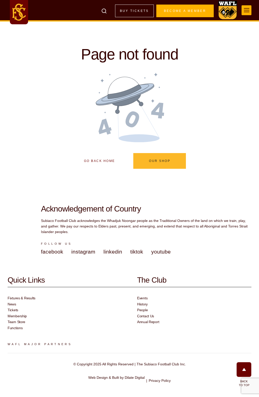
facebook (52, 252)
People (142, 310)
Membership (17, 316)
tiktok (136, 252)
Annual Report (148, 322)
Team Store (16, 322)
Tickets (13, 310)
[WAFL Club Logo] (19, 12)
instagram (83, 252)
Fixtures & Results (21, 298)
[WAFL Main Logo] (227, 10)
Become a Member (185, 11)
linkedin (112, 252)
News (12, 304)
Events (142, 298)
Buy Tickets (134, 11)
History (142, 304)
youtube (161, 252)
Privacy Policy (160, 381)
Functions (15, 328)
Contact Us (145, 316)
